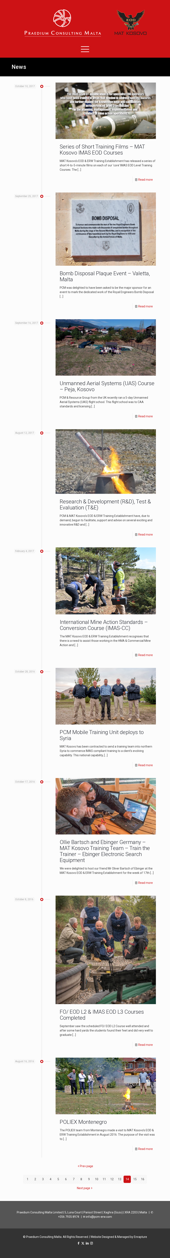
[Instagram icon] (91, 1243)
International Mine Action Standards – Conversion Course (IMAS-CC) (104, 625)
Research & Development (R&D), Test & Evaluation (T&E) (105, 504)
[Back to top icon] (150, 1249)
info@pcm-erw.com (99, 1216)
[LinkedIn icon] (87, 1243)
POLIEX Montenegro (83, 1122)
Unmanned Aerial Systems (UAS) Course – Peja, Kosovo (107, 386)
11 (104, 1179)
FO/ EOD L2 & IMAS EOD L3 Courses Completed (102, 1015)
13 (119, 1179)
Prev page (86, 1166)
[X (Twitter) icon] (82, 1243)
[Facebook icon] (78, 1243)
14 (127, 1179)
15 (135, 1179)
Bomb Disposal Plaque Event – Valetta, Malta (105, 276)
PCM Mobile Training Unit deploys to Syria (102, 735)
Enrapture (140, 1237)
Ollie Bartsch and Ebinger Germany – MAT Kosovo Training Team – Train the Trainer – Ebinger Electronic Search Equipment (105, 851)
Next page (83, 1188)
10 (96, 1179)
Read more (145, 179)
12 (112, 1179)
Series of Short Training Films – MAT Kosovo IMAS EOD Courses (102, 150)
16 (142, 1179)
